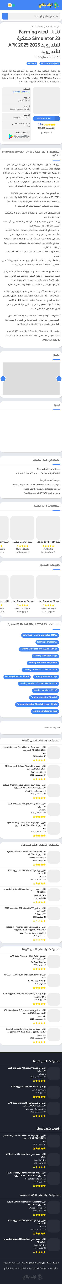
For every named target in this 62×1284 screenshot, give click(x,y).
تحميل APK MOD (43, 119)
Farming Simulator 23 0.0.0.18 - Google (38, 649)
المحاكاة (32, 64)
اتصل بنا (22, 1269)
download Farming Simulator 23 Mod (40, 635)
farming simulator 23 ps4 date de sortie (38, 684)
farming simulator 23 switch (44, 697)
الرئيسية (55, 27)
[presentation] (59, 378)
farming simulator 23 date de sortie (40, 670)
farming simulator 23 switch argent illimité (37, 704)
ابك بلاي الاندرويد (11, 1263)
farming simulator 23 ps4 (17, 677)
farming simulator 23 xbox (45, 711)
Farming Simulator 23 (47, 642)
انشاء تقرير (46, 133)
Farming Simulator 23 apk (45, 656)
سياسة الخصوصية (38, 1269)
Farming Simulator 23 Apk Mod (43, 663)
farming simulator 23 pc (46, 677)
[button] (5, 16)
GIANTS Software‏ (21, 92)
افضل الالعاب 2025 (40, 27)
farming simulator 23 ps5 (45, 691)
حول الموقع (10, 1269)
